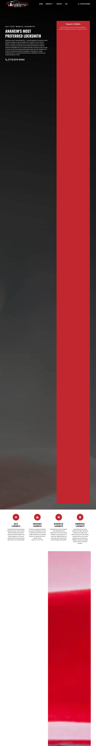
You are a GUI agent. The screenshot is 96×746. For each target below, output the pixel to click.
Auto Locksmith (16, 525)
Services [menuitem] (49, 4)
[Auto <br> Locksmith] (16, 517)
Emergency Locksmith (37, 525)
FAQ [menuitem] (66, 4)
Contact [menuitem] (59, 4)
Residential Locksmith (58, 525)
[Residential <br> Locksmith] (58, 517)
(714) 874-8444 (39, 539)
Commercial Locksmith (80, 525)
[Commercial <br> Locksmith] (80, 517)
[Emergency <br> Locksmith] (37, 517)
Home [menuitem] (41, 4)
